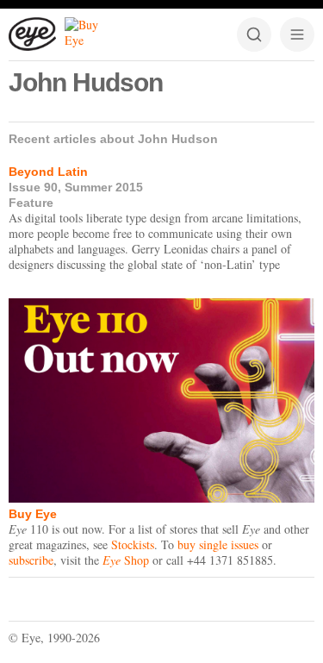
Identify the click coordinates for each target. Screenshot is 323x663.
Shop (125, 560)
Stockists (132, 544)
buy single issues (217, 544)
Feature (31, 203)
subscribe (31, 560)
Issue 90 (33, 187)
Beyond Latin (48, 171)
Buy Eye (33, 514)
